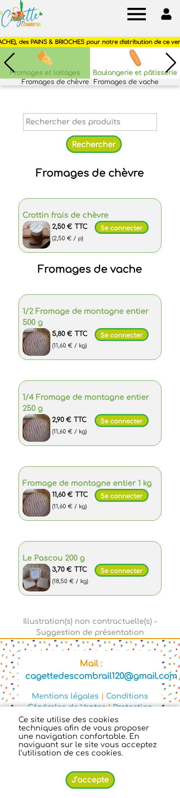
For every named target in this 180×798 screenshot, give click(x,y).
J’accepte (90, 780)
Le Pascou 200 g (54, 558)
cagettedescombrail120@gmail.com (101, 676)
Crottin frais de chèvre (65, 215)
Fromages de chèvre (55, 82)
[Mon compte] (166, 14)
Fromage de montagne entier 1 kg (87, 483)
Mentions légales (65, 696)
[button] (171, 63)
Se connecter (122, 228)
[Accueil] (21, 14)
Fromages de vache (126, 82)
